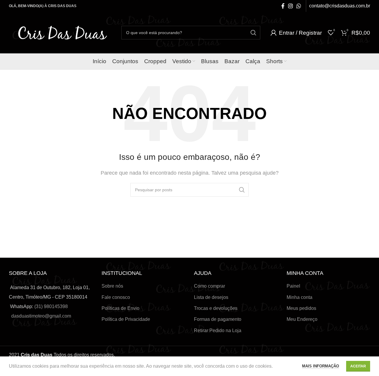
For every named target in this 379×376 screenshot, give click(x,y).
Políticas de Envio (120, 308)
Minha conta (299, 297)
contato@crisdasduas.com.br (339, 5)
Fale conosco (116, 297)
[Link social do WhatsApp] (299, 5)
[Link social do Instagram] (290, 5)
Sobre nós (112, 286)
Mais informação (320, 366)
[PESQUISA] (253, 32)
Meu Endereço (302, 319)
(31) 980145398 (51, 306)
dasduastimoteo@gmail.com (41, 315)
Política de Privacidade (126, 319)
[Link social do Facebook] (283, 5)
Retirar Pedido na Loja (217, 330)
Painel (293, 286)
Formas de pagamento (217, 319)
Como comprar (209, 286)
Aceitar (358, 366)
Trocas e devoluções (215, 308)
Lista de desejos (211, 297)
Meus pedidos (301, 308)
